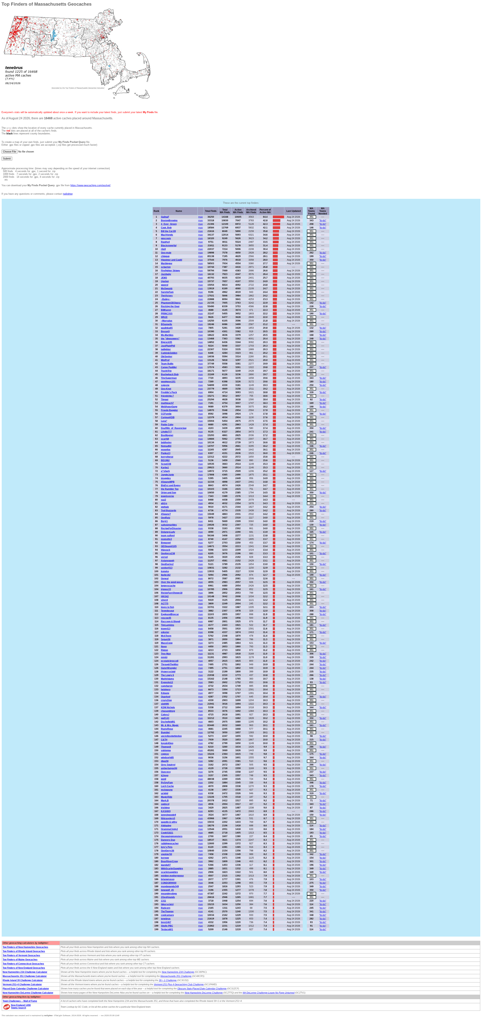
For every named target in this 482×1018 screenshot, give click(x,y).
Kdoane (165, 693)
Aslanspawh (167, 560)
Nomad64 (166, 446)
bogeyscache (168, 585)
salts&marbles (169, 525)
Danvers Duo (168, 840)
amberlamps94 (169, 768)
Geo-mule (166, 252)
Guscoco (166, 772)
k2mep (164, 775)
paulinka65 (167, 328)
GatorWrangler (169, 668)
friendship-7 (167, 396)
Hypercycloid (168, 671)
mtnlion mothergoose (172, 875)
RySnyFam (167, 782)
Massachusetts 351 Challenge (175, 976)
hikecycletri (167, 904)
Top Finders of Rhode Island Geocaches (24, 951)
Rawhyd (165, 242)
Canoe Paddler (169, 367)
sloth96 (165, 704)
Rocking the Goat (170, 306)
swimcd (165, 804)
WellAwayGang (169, 406)
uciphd (164, 793)
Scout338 (166, 464)
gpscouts (166, 238)
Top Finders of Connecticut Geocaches (23, 963)
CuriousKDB (168, 417)
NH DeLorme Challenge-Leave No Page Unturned (268, 992)
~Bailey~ (165, 299)
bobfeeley (166, 442)
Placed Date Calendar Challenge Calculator (26, 988)
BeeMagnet (167, 435)
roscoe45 (166, 618)
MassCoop (166, 643)
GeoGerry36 (167, 850)
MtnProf (165, 360)
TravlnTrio (166, 371)
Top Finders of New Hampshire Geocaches (25, 947)
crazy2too (166, 700)
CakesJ (165, 714)
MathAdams (167, 678)
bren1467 (166, 922)
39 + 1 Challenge (168, 980)
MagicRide (166, 797)
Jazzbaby (166, 274)
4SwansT (166, 514)
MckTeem (166, 636)
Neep (164, 646)
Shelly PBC (167, 926)
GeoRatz (165, 517)
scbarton (166, 267)
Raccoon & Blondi (170, 621)
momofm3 (166, 539)
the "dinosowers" (170, 338)
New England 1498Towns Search (21, 1006)
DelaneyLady (168, 532)
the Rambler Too (169, 489)
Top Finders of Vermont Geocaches (21, 955)
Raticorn (165, 908)
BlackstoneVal (168, 245)
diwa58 (165, 761)
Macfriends (167, 234)
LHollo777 (166, 431)
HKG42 (165, 596)
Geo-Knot (166, 388)
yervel (164, 557)
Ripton (164, 650)
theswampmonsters (171, 836)
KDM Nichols (168, 707)
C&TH (164, 739)
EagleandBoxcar (170, 614)
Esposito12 (167, 682)
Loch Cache (167, 786)
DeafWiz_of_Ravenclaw (173, 428)
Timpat (164, 399)
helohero (165, 689)
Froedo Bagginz (169, 410)
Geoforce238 (168, 553)
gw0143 (165, 718)
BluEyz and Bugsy (171, 485)
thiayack (165, 550)
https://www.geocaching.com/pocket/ (90, 185)
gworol (164, 285)
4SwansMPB (168, 482)
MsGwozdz (166, 288)
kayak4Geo (167, 743)
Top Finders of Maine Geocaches (20, 959)
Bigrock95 (166, 342)
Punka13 (165, 453)
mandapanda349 (170, 886)
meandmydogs (169, 893)
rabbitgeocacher (170, 843)
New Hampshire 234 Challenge (178, 972)
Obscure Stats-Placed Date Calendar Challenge (202, 988)
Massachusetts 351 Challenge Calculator (25, 976)
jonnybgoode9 (168, 815)
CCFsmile (166, 414)
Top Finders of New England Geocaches (24, 968)
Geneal (165, 578)
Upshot (165, 281)
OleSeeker (166, 356)
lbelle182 (166, 575)
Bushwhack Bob (169, 374)
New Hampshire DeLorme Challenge (204, 992)
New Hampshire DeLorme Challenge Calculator (28, 992)
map (200, 217)
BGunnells (166, 324)
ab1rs (164, 503)
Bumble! (165, 732)
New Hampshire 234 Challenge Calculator (25, 972)
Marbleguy (166, 263)
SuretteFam (167, 292)
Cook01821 (167, 832)
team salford (168, 535)
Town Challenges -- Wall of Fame (20, 1001)
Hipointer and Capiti (171, 260)
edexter (165, 632)
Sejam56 (165, 639)
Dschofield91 (168, 721)
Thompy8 (166, 747)
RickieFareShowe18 (171, 593)
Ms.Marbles (167, 335)
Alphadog (166, 825)
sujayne (165, 385)
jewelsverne (167, 496)
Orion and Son (168, 492)
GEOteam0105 (169, 546)
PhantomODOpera (171, 303)
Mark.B (165, 800)
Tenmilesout (167, 610)
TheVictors (167, 295)
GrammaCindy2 (169, 829)
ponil (163, 779)
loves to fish (167, 607)
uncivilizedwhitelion (171, 736)
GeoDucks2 (167, 564)
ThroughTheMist (169, 664)
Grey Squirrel (168, 764)
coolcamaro (167, 915)
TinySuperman (169, 378)
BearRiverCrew (169, 861)
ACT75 (164, 603)
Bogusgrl (166, 542)
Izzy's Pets (166, 847)
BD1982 (165, 460)
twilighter (67, 193)
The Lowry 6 (167, 675)
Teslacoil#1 (167, 929)
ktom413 (165, 628)
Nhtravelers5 (168, 818)
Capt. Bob (166, 227)
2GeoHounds (168, 897)
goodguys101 (168, 381)
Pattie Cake (167, 424)
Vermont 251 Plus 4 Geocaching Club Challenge (179, 984)
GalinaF (165, 217)
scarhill (165, 439)
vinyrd (164, 600)
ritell (163, 249)
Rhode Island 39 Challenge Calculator (23, 980)
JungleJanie (167, 474)
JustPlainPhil (168, 345)
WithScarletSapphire (172, 868)
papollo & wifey (169, 822)
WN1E (164, 317)
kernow (165, 857)
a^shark (165, 471)
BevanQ (165, 331)
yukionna (166, 750)
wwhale (165, 507)
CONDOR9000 (168, 883)
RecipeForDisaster (171, 528)
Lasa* (164, 421)
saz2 (163, 499)
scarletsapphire (169, 872)
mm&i (164, 657)
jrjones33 (166, 589)
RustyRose (167, 729)
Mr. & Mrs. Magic (170, 725)
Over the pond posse (172, 582)
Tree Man (166, 653)
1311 (163, 900)
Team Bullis (167, 363)
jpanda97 (166, 865)
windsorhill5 (167, 757)
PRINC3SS (166, 313)
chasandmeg (168, 711)
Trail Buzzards (168, 510)
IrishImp (165, 807)
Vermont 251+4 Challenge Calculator (22, 984)
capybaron (166, 686)
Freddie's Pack (169, 392)
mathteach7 (167, 403)
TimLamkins (167, 625)
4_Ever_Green (169, 224)
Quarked (165, 696)
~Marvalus (166, 320)
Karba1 (165, 467)
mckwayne (167, 789)
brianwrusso (167, 879)
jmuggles (166, 478)
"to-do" (322, 220)
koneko (165, 571)
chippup (165, 256)
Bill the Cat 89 (168, 231)
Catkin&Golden (169, 353)
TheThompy (167, 911)
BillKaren (166, 310)
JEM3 (164, 277)
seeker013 (166, 567)
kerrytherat (167, 456)
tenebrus (166, 918)
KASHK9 (166, 811)
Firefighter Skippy (170, 270)
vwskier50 (166, 854)
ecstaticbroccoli (169, 661)
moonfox (165, 449)
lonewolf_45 (167, 890)
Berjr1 (164, 521)
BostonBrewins (169, 220)
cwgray (165, 754)
